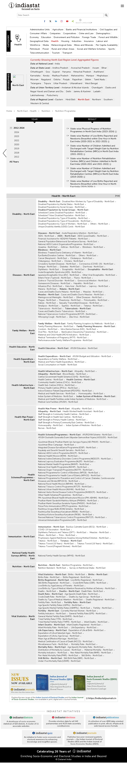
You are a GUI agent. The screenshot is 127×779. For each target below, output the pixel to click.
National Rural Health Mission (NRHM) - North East (61, 484)
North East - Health (27, 111)
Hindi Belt (70, 99)
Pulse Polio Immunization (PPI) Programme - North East (63, 506)
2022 (16, 140)
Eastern (59, 99)
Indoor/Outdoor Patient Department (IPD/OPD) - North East (65, 390)
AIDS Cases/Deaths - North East (92, 236)
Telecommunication (40, 52)
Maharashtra (77, 75)
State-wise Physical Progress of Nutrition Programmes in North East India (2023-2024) (92, 130)
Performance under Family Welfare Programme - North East (65, 340)
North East (84, 99)
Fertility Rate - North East (49, 602)
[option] (34, 153)
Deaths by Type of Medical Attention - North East (60, 599)
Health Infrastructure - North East (23, 386)
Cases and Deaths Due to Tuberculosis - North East (61, 311)
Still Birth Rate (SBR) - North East (79, 658)
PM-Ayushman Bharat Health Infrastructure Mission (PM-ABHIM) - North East (73, 497)
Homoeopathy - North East (91, 393)
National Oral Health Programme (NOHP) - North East (62, 467)
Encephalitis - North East (73, 269)
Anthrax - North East (70, 247)
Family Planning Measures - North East (55, 326)
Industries (77, 41)
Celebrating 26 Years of (54, 751)
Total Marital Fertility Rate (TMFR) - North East (59, 622)
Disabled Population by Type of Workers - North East (62, 223)
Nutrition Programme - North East (77, 565)
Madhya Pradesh (60, 75)
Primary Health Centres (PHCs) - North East (58, 388)
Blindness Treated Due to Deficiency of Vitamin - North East (65, 252)
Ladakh (97, 91)
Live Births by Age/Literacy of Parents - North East (60, 585)
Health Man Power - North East (25, 418)
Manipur (90, 75)
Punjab (66, 79)
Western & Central (39, 103)
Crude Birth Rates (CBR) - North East (89, 582)
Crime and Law (86, 33)
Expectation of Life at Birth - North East (86, 630)
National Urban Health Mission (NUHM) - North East (61, 489)
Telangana (35, 83)
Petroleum (35, 48)
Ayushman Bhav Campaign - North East (56, 444)
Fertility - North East (102, 608)
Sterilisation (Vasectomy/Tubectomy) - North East (83, 332)
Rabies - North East (47, 303)
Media (46, 45)
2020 (16, 144)
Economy (34, 37)
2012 (16, 156)
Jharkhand (99, 71)
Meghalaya (102, 75)
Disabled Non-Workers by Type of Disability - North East (88, 201)
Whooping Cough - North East (52, 317)
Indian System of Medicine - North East (55, 396)
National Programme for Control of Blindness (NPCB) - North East (68, 472)
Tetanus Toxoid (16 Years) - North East (94, 543)
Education (46, 37)
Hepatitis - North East (83, 283)
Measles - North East (92, 291)
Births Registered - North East (76, 577)
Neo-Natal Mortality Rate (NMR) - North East (90, 652)
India (57, 63)
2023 (16, 136)
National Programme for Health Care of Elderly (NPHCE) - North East (69, 475)
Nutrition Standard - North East (52, 568)
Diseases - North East (24, 275)
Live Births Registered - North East (86, 580)
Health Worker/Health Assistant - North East (83, 411)
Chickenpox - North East (81, 258)
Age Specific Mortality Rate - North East (85, 647)
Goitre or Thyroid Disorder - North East (56, 280)
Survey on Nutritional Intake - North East (87, 568)
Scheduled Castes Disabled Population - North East (61, 212)
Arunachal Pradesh (80, 67)
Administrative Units (40, 29)
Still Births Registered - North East (53, 582)
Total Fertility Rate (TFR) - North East (55, 619)
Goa (48, 71)
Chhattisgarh (36, 71)
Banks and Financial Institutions (82, 29)
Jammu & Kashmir (82, 91)
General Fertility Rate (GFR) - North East (87, 613)
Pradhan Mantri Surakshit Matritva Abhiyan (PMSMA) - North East (67, 500)
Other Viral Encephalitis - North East (99, 275)
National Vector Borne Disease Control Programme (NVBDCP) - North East (72, 492)
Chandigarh (97, 87)
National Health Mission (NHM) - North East (57, 456)
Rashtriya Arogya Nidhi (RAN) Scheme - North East (61, 509)
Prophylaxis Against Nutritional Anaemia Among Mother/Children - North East (73, 538)
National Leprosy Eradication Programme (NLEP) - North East (65, 461)
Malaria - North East (47, 289)
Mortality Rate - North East (83, 644)
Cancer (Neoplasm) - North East (52, 258)
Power (46, 48)
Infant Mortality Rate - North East (53, 627)
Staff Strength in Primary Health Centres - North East (61, 419)
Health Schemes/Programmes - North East (23, 477)
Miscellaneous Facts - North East (53, 644)
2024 (16, 132)
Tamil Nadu (99, 79)
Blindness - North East (93, 247)
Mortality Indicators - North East (52, 652)
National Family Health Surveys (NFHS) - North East (23, 556)
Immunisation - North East (21, 536)
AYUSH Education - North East (83, 348)
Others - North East (99, 223)
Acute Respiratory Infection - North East (80, 233)
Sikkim (88, 79)
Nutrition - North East (23, 566)
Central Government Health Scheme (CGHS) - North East (63, 376)
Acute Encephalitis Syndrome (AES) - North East (59, 272)
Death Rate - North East (92, 591)
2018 (16, 152)
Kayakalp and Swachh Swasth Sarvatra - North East (61, 450)
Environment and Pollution (67, 37)
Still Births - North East (91, 655)
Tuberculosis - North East (49, 308)
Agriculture (58, 29)
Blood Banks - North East (74, 374)
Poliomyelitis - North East (95, 300)
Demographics (103, 33)
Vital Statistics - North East (23, 618)
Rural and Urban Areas (63, 48)
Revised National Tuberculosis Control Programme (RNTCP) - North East (71, 517)
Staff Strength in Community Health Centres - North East (63, 414)
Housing (65, 41)
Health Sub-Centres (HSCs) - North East (56, 385)
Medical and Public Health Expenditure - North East (61, 362)
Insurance (89, 41)
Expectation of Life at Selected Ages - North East (60, 633)
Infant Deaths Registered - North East (84, 624)
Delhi (68, 91)
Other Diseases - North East (89, 297)
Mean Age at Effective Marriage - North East (57, 638)
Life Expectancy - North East (83, 627)
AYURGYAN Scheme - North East (97, 434)
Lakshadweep (37, 95)
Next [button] (121, 153)
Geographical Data (39, 41)
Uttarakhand (76, 83)
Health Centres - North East (50, 379)
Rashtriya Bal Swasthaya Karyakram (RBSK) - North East (63, 511)
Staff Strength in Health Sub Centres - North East (60, 417)
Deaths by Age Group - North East (84, 596)
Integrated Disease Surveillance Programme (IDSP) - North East (67, 447)
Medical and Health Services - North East (56, 393)
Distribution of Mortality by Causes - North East (59, 650)
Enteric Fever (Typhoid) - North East (54, 277)
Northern (96, 99)
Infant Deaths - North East (95, 622)
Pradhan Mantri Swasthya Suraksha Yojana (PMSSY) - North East (67, 503)
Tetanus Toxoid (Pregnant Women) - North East (59, 546)
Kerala (46, 75)
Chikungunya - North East (49, 261)
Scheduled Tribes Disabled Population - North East (61, 215)
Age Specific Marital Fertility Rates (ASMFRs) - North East (64, 608)
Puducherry (52, 95)
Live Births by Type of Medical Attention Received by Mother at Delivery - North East (76, 588)
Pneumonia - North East (70, 300)
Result (92, 119)
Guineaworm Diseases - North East (54, 283)
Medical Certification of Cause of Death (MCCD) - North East (65, 641)
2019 (16, 148)
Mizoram (34, 79)
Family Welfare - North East (23, 332)
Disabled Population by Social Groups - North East (61, 207)
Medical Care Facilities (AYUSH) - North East (58, 402)
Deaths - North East (47, 591)
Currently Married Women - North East (78, 610)
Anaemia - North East (47, 247)
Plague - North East (47, 300)
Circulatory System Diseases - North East (57, 264)
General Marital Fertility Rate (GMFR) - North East (60, 616)
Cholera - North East (73, 261)
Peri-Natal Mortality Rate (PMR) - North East (58, 655)
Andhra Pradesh (60, 67)
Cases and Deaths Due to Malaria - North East (59, 291)
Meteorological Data (61, 45)
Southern (108, 99)
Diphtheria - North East (48, 269)
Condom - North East (47, 329)
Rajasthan (77, 79)
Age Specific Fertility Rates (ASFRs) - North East (59, 605)
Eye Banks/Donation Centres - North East (56, 255)
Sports (111, 48)
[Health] (19, 41)
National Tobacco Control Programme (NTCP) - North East (64, 486)
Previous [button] (4, 153)
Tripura (47, 83)
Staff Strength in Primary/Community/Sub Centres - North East (66, 422)
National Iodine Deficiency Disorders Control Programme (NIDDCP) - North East (74, 458)
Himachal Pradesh (82, 71)
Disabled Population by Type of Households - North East (64, 221)
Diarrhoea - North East (93, 266)
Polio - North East (67, 535)
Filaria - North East (82, 277)
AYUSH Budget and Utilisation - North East (91, 356)
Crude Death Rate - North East (52, 596)
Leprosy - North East (98, 286)
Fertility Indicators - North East (52, 613)
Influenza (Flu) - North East (50, 286)
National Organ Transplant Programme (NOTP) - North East (65, 470)
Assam (95, 67)
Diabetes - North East (69, 266)
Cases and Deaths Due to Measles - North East (82, 294)
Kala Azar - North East (76, 286)
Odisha (56, 79)
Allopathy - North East (84, 371)
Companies (55, 33)
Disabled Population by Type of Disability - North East (63, 218)
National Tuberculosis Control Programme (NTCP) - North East (66, 314)
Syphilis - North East (71, 305)
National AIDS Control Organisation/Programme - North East (65, 244)
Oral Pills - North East (48, 332)
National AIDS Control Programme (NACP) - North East (63, 453)
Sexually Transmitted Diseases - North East (79, 303)
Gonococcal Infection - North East (93, 280)
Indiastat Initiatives (63, 711)
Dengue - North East (47, 266)
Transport (67, 52)
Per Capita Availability (107, 45)
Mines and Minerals (84, 45)
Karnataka (35, 75)
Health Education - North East (22, 348)
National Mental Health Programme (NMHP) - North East (63, 464)
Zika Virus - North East (79, 317)
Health (55, 41)
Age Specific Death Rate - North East (81, 594)
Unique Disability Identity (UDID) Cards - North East (61, 226)
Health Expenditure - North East (24, 360)
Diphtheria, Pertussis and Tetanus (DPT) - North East (62, 532)
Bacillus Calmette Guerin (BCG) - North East (86, 526)
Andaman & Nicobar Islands (75, 87)
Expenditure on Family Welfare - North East (57, 359)
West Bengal (91, 83)
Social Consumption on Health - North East (57, 364)
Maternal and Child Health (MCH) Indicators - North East (63, 334)
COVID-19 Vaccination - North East (54, 529)
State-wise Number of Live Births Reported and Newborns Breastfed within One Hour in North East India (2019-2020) (93, 184)
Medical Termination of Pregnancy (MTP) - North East (62, 337)
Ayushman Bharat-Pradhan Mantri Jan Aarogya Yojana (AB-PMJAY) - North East (73, 442)
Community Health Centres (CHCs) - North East (59, 382)
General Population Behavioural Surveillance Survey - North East (67, 241)
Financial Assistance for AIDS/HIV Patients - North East (63, 238)
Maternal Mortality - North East (99, 650)
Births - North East (76, 574)
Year (34, 119)
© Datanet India (63, 759)
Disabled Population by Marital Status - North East (61, 204)
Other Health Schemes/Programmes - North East (60, 495)
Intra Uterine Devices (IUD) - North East (78, 329)
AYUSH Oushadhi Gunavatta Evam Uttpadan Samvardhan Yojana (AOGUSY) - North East (77, 437)
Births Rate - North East (48, 577)
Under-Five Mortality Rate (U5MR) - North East (59, 661)
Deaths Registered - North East (100, 599)
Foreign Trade (89, 37)
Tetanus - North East (93, 305)
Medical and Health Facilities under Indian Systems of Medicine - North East (72, 399)
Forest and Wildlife (108, 37)
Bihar (104, 67)
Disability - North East (23, 214)
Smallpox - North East (48, 305)
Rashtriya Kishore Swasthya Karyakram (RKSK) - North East (65, 514)
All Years (14, 161)
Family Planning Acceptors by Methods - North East (90, 323)
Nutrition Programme (65, 111)
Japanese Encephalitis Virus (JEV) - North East (58, 275)
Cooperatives (70, 33)
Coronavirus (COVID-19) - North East (96, 264)
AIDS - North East (46, 236)
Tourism (56, 52)
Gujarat (56, 71)
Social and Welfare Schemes (91, 48)
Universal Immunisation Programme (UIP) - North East (62, 520)
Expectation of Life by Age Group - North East (58, 636)
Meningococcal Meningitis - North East (55, 297)
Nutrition (46, 111)
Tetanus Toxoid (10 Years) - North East (56, 543)
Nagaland (46, 79)
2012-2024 (18, 127)
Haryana (66, 71)
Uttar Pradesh (60, 83)
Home (9, 111)
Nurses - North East (47, 428)
